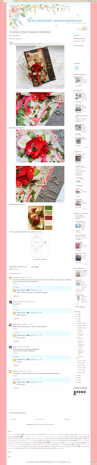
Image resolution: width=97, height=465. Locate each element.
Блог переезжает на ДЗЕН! (84, 202)
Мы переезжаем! (84, 191)
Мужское (81, 438)
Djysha (14, 346)
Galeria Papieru (79, 295)
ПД (61, 442)
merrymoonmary (55, 462)
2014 (77, 375)
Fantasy (17, 448)
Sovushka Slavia (79, 166)
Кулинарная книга (33, 438)
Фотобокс (10, 446)
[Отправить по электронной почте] (32, 267)
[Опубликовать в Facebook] (36, 267)
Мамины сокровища (44, 438)
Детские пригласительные (82, 434)
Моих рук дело (79, 105)
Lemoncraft (78, 280)
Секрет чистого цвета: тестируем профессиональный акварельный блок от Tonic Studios (81, 170)
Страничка (68, 444)
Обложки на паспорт (21, 442)
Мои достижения (33, 32)
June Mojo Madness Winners (83, 257)
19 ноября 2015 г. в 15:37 (35, 359)
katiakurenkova (17, 324)
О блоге (83, 179)
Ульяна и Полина (17, 301)
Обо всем (31, 442)
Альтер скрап (28, 434)
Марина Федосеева (22, 290)
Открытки (16, 269)
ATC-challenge (79, 178)
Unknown (15, 277)
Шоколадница (57, 446)
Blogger (68, 462)
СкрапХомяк (79, 77)
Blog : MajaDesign (80, 306)
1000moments (38, 231)
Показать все (85, 147)
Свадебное (53, 444)
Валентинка (46, 434)
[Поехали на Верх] (94, 463)
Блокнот (40, 434)
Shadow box (59, 448)
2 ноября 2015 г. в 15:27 (27, 324)
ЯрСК (77, 188)
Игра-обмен (48, 436)
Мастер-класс (54, 438)
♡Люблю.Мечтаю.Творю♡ (81, 116)
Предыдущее (66, 419)
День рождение (70, 434)
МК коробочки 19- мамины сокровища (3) (84, 81)
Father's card (84, 139)
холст (22, 446)
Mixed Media (37, 448)
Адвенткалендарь (11, 434)
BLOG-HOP (70, 446)
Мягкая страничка (19, 440)
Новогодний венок (81, 440)
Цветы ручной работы (39, 446)
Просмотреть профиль (79, 41)
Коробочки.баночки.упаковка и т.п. (17, 438)
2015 (77, 321)
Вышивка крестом (55, 434)
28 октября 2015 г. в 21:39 (29, 301)
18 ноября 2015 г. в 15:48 (24, 371)
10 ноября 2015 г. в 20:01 (23, 346)
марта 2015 (80, 370)
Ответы (17, 287)
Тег (75, 444)
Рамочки (25, 444)
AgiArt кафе (78, 199)
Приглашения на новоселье (15, 444)
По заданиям (78, 442)
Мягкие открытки (28, 440)
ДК (17, 436)
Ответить (15, 283)
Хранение (28, 446)
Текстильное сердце (83, 444)
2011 (77, 382)
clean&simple (78, 242)
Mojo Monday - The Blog (80, 254)
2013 (77, 377)
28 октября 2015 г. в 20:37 (35, 290)
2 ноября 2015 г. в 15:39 (35, 335)
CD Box (86, 446)
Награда (35, 440)
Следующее (13, 419)
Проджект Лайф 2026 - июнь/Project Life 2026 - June (84, 97)
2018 (77, 314)
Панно (52, 442)
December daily (11, 448)
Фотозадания (16, 446)
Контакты (24, 32)
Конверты (76, 436)
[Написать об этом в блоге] (33, 267)
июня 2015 (80, 365)
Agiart (64, 446)
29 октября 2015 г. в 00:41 (35, 312)
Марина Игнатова (80, 137)
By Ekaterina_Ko (79, 93)
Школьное (49, 446)
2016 (77, 318)
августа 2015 (80, 360)
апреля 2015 (80, 367)
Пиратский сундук (68, 442)
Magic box (30, 448)
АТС (34, 434)
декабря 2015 (80, 323)
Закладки (31, 436)
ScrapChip (45, 448)
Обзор (12, 442)
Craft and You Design (81, 270)
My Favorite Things (80, 235)
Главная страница (15, 32)
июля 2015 (80, 363)
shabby (52, 448)
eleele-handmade (79, 124)
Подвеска (87, 442)
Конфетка (84, 436)
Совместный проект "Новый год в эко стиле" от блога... (80, 344)
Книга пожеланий (65, 436)
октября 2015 (80, 327)
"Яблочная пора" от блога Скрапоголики (52, 43)
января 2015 (80, 372)
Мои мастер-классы (45, 32)
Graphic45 (24, 448)
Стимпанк (61, 444)
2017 (77, 316)
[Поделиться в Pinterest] (37, 267)
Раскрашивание (34, 444)
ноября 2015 (80, 325)
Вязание (63, 434)
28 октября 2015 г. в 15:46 (24, 277)
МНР (61, 438)
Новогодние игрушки (53, 440)
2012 (77, 380)
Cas (81, 446)
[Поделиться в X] (35, 267)
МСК (73, 438)
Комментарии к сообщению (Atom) (44, 424)
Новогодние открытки (67, 440)
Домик (25, 436)
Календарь (56, 436)
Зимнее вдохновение (39, 436)
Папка (56, 442)
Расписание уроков (44, 444)
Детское (10, 437)
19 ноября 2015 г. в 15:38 (35, 382)
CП (76, 446)
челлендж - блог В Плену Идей (80, 154)
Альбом (19, 434)
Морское (68, 438)
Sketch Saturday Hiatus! (81, 217)
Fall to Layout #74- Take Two (84, 245)
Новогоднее (42, 440)
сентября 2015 (80, 356)
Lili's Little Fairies (80, 221)
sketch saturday (79, 215)
